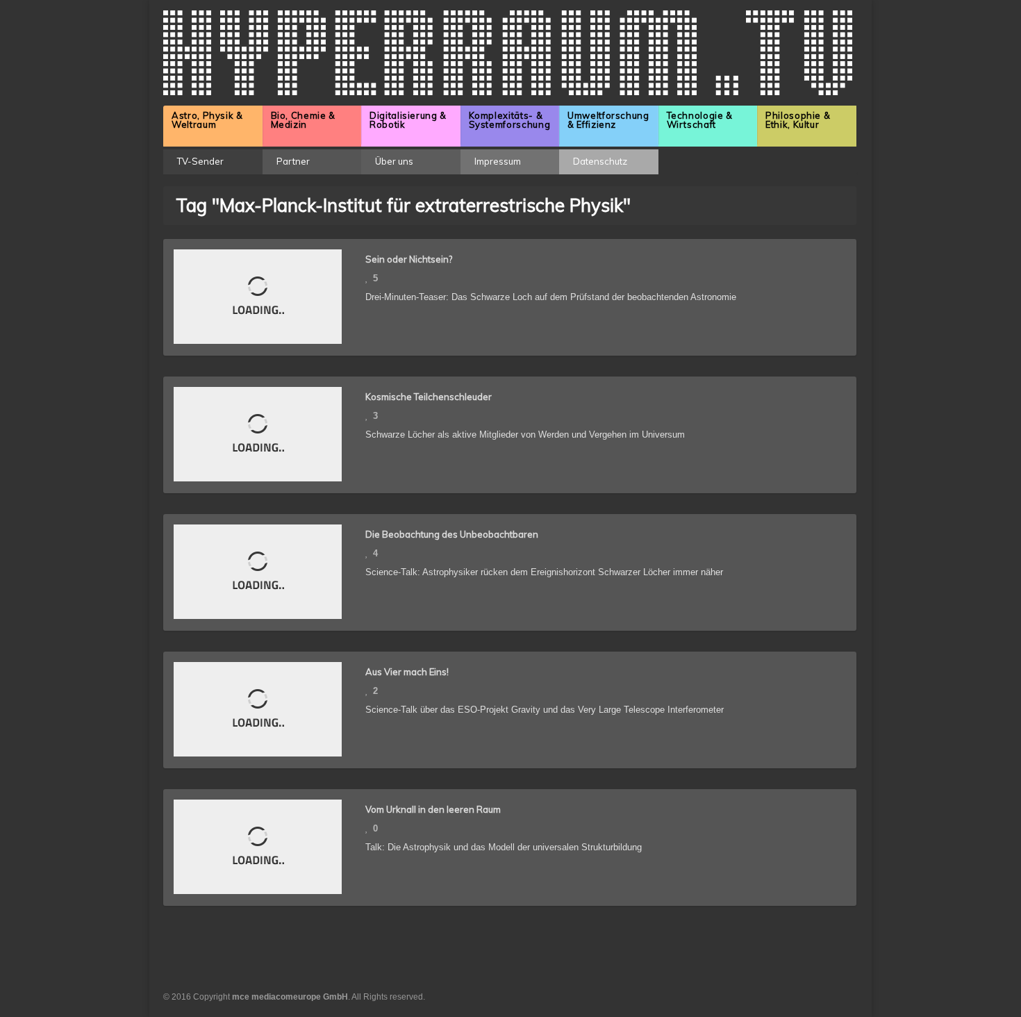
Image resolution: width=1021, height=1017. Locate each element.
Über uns (394, 161)
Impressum (497, 161)
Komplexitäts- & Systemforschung (510, 120)
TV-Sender (200, 161)
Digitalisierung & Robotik (408, 120)
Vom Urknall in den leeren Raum (433, 809)
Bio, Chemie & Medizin (303, 120)
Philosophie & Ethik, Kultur (797, 120)
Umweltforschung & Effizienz (608, 120)
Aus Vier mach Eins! (407, 671)
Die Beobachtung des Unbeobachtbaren (451, 534)
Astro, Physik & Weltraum (207, 120)
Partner (293, 161)
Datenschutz (600, 161)
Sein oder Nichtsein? (408, 259)
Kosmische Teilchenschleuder (428, 396)
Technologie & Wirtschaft (700, 120)
